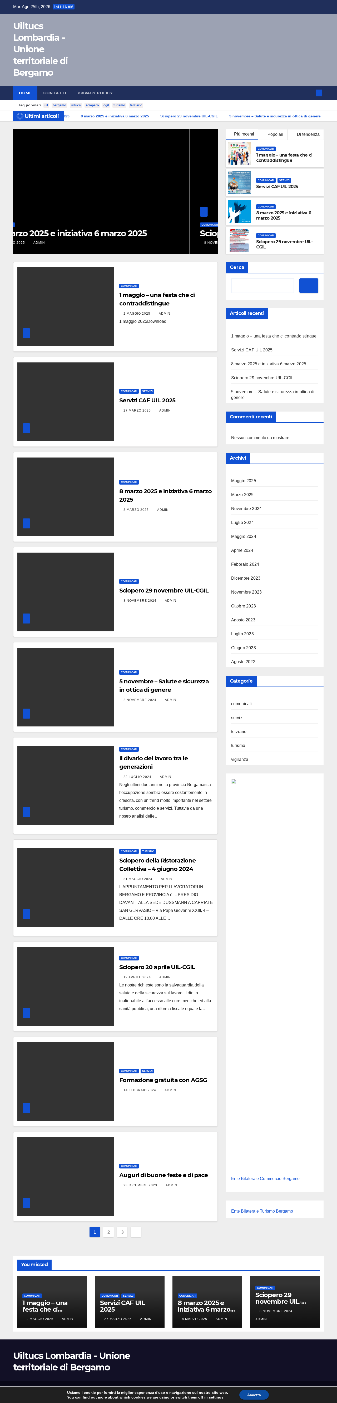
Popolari (274, 134)
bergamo (59, 105)
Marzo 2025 (242, 494)
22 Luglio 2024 (137, 777)
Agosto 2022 (243, 661)
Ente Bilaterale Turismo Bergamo (262, 1211)
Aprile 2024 (242, 550)
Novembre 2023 (246, 592)
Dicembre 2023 (246, 578)
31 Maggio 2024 (138, 879)
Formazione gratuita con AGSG (163, 1080)
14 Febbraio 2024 (140, 1090)
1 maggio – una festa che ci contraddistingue (284, 158)
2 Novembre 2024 (140, 700)
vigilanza (240, 759)
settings (216, 1397)
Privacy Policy (95, 93)
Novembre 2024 (246, 508)
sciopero (92, 105)
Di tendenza (308, 134)
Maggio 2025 (243, 481)
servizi (284, 180)
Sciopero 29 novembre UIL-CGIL (86, 233)
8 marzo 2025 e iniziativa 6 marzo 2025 (268, 364)
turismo (119, 105)
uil (46, 105)
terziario (136, 105)
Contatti (54, 93)
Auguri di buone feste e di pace (163, 1175)
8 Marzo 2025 (136, 510)
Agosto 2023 (243, 620)
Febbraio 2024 (245, 564)
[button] (310, 93)
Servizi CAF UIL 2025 (277, 186)
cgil (106, 105)
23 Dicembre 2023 (140, 1185)
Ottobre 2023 (243, 606)
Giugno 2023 (243, 648)
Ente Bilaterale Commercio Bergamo (265, 1178)
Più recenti (244, 134)
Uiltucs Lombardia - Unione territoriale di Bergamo (40, 49)
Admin (75, 243)
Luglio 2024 (242, 522)
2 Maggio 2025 (137, 313)
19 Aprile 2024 (137, 977)
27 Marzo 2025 (137, 410)
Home (25, 93)
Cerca (237, 267)
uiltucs (76, 105)
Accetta (254, 1395)
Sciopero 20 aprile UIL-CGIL (157, 967)
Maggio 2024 (243, 536)
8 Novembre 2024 (45, 243)
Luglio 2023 (242, 634)
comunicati (33, 224)
